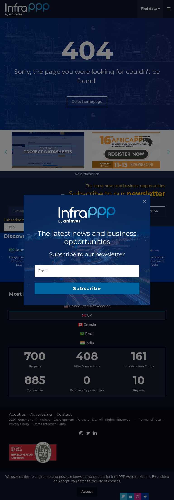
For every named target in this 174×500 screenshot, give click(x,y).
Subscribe (87, 288)
